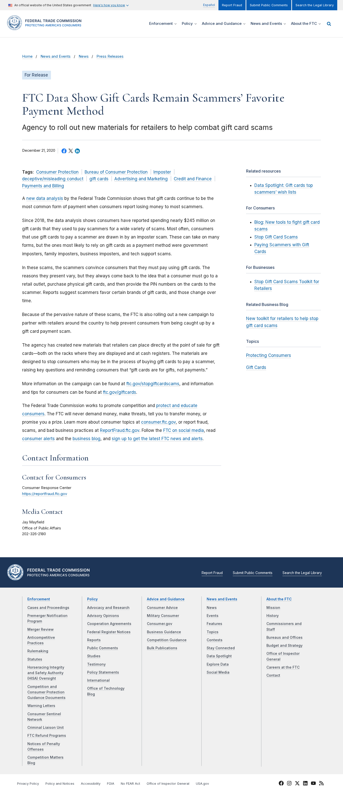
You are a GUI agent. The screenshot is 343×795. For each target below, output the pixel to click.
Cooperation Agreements (109, 624)
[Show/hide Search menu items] (329, 24)
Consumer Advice (162, 608)
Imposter (162, 172)
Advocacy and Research (108, 608)
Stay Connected (221, 648)
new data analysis (44, 198)
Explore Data (218, 664)
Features (214, 624)
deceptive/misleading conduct (52, 178)
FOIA (110, 783)
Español (209, 5)
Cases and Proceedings (48, 608)
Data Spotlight (219, 656)
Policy (92, 599)
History (272, 616)
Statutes (34, 659)
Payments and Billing (43, 185)
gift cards (98, 178)
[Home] (46, 27)
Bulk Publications (162, 648)
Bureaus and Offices (284, 637)
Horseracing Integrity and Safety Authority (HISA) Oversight (45, 673)
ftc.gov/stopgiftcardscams (152, 383)
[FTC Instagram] (289, 784)
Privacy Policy (28, 783)
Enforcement (38, 599)
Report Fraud (232, 5)
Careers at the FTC (283, 667)
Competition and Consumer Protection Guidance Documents (46, 692)
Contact (273, 675)
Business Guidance (164, 632)
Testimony (96, 664)
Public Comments (102, 648)
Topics (212, 632)
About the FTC (279, 599)
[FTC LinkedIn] (305, 784)
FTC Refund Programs (46, 736)
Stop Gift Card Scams (276, 237)
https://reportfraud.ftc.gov (44, 494)
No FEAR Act (130, 783)
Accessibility (90, 783)
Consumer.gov (159, 624)
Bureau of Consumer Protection (116, 172)
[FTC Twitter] (297, 783)
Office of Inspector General (168, 783)
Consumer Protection (57, 172)
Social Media (218, 672)
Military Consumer (163, 616)
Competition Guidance (167, 640)
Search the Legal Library (315, 5)
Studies (93, 656)
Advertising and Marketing (141, 178)
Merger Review (40, 629)
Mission (273, 608)
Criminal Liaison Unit (45, 728)
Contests (214, 640)
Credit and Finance (193, 178)
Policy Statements (103, 672)
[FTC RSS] (321, 784)
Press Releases (110, 56)
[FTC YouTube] (313, 784)
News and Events (55, 56)
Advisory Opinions (103, 616)
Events (212, 616)
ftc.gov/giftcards (119, 392)
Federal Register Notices (109, 632)
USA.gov (202, 783)
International (98, 680)
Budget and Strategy (284, 646)
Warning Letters (41, 706)
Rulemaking (37, 651)
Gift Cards (256, 367)
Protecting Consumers (268, 355)
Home (27, 56)
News (84, 56)
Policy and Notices (59, 783)
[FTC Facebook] (281, 784)
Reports (94, 640)
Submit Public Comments (269, 5)
